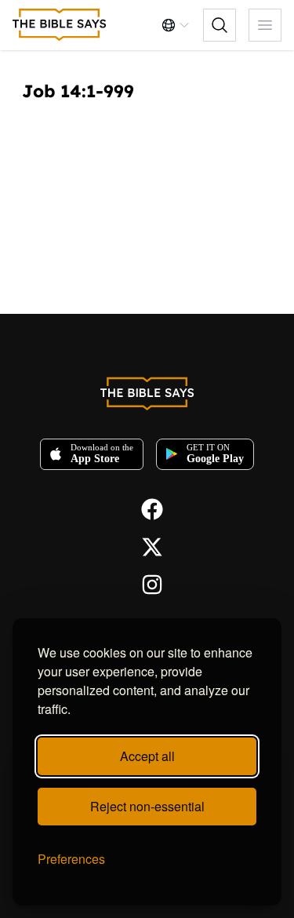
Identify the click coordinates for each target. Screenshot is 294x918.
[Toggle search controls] (219, 25)
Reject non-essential (147, 806)
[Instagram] (147, 583)
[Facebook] (147, 507)
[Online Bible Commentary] (60, 25)
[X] (147, 545)
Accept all (147, 756)
